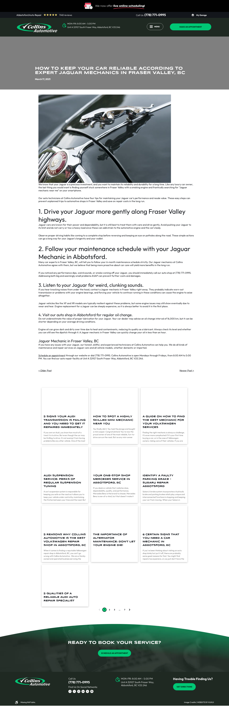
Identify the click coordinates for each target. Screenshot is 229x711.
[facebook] (70, 692)
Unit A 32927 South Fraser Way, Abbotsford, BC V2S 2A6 (93, 27)
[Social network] (91, 692)
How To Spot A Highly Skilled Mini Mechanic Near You (113, 420)
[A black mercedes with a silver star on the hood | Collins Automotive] (114, 459)
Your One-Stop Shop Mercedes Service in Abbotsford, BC (111, 479)
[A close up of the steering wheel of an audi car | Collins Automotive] (65, 577)
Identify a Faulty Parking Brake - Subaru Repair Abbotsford (158, 481)
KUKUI (211, 702)
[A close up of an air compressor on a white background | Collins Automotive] (114, 518)
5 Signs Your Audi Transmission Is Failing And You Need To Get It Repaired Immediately (65, 421)
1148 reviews (65, 15)
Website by (202, 702)
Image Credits (190, 702)
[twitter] (74, 692)
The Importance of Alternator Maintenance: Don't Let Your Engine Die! (114, 539)
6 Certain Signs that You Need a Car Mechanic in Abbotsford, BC (161, 539)
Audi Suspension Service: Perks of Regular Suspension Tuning (62, 481)
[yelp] (87, 692)
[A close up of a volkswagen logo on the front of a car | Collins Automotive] (65, 518)
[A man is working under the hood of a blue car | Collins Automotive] (164, 518)
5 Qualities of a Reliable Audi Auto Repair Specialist (61, 597)
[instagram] (78, 692)
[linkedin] (83, 692)
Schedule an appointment (51, 355)
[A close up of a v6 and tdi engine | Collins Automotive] (164, 400)
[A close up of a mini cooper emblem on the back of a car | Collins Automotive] (114, 400)
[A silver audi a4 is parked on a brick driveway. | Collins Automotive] (65, 400)
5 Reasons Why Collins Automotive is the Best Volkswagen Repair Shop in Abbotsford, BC (65, 539)
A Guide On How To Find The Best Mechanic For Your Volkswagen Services (164, 421)
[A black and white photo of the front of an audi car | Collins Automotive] (65, 459)
